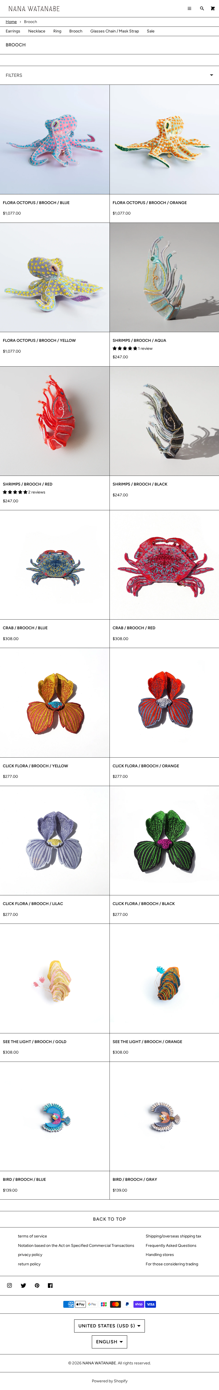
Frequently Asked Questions (171, 1245)
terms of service (32, 1236)
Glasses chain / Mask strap (114, 31)
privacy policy (30, 1254)
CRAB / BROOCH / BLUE (25, 628)
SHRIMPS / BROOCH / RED (27, 484)
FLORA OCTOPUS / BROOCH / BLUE (36, 202)
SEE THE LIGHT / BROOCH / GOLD (34, 1041)
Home (11, 21)
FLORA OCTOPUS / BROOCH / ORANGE (150, 202)
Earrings (13, 31)
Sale (151, 31)
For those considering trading (172, 1264)
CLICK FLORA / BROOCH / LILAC (33, 903)
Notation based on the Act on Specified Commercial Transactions (76, 1245)
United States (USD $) (106, 1326)
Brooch (75, 31)
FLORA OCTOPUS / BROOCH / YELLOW (39, 340)
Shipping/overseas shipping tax (173, 1236)
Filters (14, 75)
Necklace (36, 31)
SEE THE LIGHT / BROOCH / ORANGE (147, 1041)
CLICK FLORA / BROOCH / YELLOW (35, 766)
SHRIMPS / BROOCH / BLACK (140, 484)
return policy (29, 1264)
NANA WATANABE (99, 1363)
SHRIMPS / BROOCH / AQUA (139, 340)
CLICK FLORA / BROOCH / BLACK (144, 903)
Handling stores (160, 1254)
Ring (57, 31)
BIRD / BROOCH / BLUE (24, 1179)
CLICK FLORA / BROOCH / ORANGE (146, 766)
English (106, 1341)
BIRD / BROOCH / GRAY (135, 1179)
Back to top (109, 1219)
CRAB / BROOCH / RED (134, 628)
